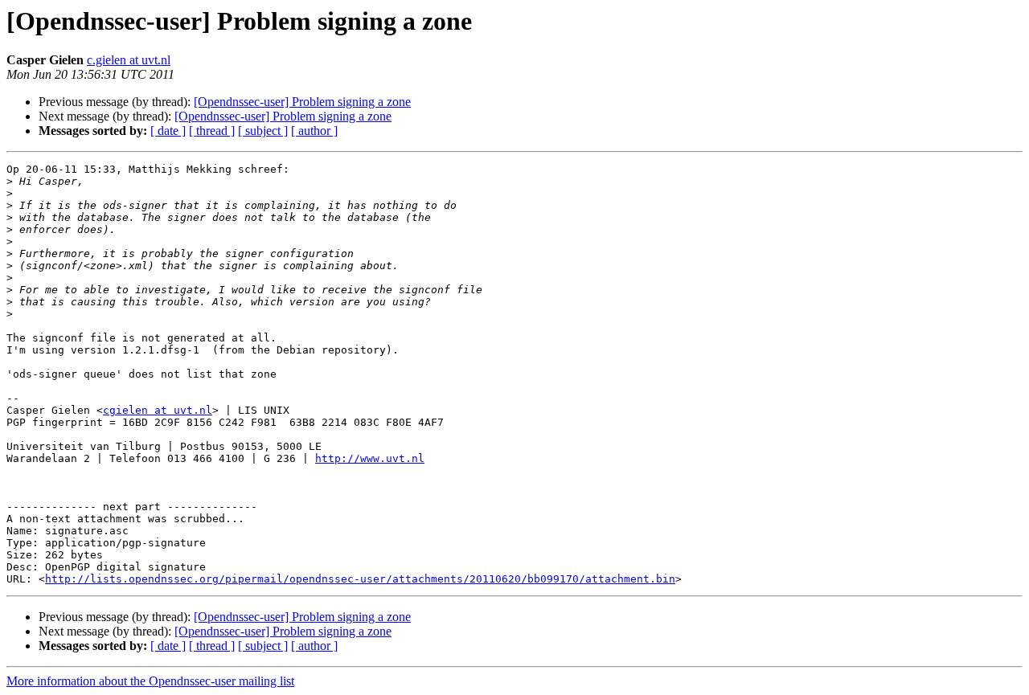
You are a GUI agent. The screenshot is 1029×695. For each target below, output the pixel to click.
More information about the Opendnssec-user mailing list (150, 681)
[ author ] (314, 130)
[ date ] (168, 130)
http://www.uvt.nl (369, 458)
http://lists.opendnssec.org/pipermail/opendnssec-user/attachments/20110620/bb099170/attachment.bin (360, 579)
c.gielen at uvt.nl (128, 60)
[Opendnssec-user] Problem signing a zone (302, 101)
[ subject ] (263, 130)
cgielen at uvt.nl (157, 410)
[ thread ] (212, 130)
